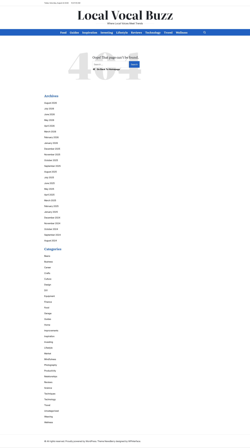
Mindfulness (50, 359)
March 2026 (50, 131)
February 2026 (51, 137)
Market (47, 353)
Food (63, 32)
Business (48, 261)
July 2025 (49, 177)
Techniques (49, 393)
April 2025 (49, 194)
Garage (47, 313)
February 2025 (51, 206)
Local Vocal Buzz (125, 14)
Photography (50, 365)
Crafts (47, 273)
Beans (47, 256)
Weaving (48, 416)
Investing (107, 32)
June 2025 (49, 183)
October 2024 (51, 229)
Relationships (50, 376)
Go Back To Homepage (108, 69)
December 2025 (52, 148)
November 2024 (52, 223)
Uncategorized (51, 411)
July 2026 (49, 108)
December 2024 (52, 217)
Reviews (136, 32)
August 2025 (50, 171)
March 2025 (50, 200)
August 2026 (50, 103)
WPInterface (134, 441)
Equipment (49, 296)
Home (47, 324)
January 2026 (51, 143)
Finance (48, 302)
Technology (153, 32)
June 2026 (49, 114)
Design (47, 284)
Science (48, 388)
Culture (47, 279)
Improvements (51, 330)
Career (47, 267)
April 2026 (49, 126)
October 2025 (51, 160)
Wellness (182, 32)
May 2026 (49, 120)
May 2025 (49, 189)
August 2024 (50, 240)
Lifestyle (122, 32)
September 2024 (52, 235)
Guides (74, 32)
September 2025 (52, 166)
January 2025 (51, 212)
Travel (168, 32)
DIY (46, 290)
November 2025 (52, 154)
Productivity (50, 370)
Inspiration (89, 32)
